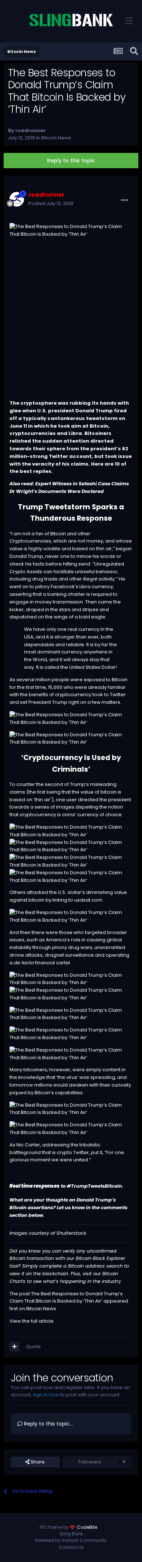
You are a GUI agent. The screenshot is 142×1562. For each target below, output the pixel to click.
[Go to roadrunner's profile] (16, 199)
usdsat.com (88, 899)
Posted (50, 203)
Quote (33, 1346)
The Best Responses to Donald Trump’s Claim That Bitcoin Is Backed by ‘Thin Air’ (66, 1297)
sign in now (46, 1394)
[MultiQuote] (14, 1346)
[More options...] (125, 200)
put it (96, 1152)
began (124, 548)
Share (37, 1461)
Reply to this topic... (48, 1423)
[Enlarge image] (71, 718)
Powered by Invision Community (71, 1540)
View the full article (31, 1321)
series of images (54, 806)
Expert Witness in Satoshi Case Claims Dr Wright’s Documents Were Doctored (69, 487)
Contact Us (71, 1547)
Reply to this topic (71, 160)
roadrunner (30, 130)
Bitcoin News (56, 137)
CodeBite (87, 1527)
